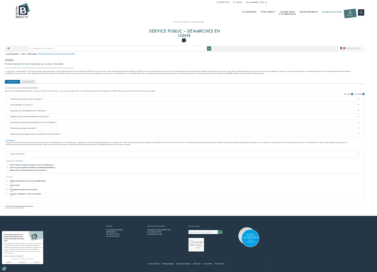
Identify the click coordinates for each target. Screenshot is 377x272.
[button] (185, 99)
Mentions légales (167, 264)
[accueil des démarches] (8, 48)
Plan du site (197, 264)
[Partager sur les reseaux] (263, 2)
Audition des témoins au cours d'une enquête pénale (28, 181)
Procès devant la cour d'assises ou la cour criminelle (57, 54)
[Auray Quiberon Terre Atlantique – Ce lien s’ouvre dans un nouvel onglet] (249, 247)
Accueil (175, 22)
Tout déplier (359, 94)
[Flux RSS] (266, 2)
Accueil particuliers (12, 54)
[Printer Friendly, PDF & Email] (261, 2)
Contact (239, 2)
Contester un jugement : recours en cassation (25, 194)
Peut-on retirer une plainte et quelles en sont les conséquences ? (32, 165)
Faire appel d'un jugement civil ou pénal (23, 189)
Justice (23, 54)
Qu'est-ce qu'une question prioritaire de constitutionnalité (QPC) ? (32, 167)
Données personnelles (183, 264)
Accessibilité (254, 2)
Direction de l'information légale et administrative (19, 206)
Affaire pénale (32, 54)
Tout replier (347, 94)
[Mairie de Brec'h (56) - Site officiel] (23, 10)
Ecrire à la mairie (153, 264)
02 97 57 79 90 (224, 2)
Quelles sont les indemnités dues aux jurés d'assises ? (28, 170)
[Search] (361, 12)
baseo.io (22, 208)
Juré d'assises (15, 185)
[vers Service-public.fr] (351, 48)
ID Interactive (219, 264)
